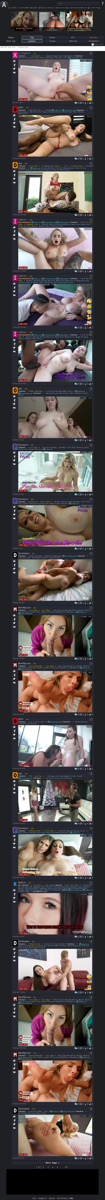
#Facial (28, 612)
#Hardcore (66, 224)
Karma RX (33, 502)
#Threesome (54, 226)
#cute (69, 447)
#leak (54, 170)
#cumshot (21, 170)
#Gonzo (86, 393)
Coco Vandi (34, 610)
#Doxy (72, 393)
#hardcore (59, 57)
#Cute (78, 224)
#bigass (72, 168)
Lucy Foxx (38, 776)
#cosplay (44, 168)
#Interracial (67, 112)
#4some (20, 395)
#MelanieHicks (23, 112)
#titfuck (59, 168)
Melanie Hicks (35, 831)
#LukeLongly (67, 778)
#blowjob (85, 945)
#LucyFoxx (58, 778)
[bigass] (89, 978)
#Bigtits (34, 226)
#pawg (66, 168)
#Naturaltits (86, 224)
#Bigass (42, 226)
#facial (41, 170)
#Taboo (43, 612)
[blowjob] (89, 984)
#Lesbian (34, 723)
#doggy (31, 449)
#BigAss (45, 112)
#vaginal (48, 170)
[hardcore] (89, 89)
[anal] (89, 303)
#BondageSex (36, 558)
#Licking (27, 226)
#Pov (39, 612)
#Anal (61, 226)
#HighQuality (61, 612)
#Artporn (49, 887)
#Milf (29, 558)
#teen (77, 168)
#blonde (21, 57)
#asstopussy (61, 170)
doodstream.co (64, 222)
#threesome (40, 503)
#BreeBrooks (22, 1113)
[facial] (89, 314)
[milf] (89, 100)
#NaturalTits (23, 113)
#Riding (59, 224)
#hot (72, 56)
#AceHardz (57, 887)
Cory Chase (34, 166)
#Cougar (21, 890)
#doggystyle (77, 945)
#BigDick (86, 887)
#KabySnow (73, 887)
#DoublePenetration (66, 282)
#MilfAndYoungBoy (37, 890)
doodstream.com (26, 613)
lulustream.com (50, 222)
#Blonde (28, 888)
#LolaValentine (24, 723)
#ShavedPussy (68, 888)
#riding (83, 168)
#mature (42, 57)
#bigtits (29, 170)
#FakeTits (48, 890)
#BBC (31, 112)
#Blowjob (52, 112)
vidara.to (37, 222)
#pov (26, 449)
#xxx (45, 945)
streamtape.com (76, 57)
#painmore (38, 449)
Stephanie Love (32, 224)
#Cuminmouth (22, 668)
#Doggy (20, 226)
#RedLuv (65, 890)
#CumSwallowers (55, 558)
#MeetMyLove (71, 612)
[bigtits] (89, 308)
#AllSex (75, 610)
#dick (35, 170)
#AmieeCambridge (52, 393)
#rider (57, 503)
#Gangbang (43, 888)
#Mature (81, 112)
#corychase (29, 57)
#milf (52, 57)
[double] (89, 319)
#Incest (59, 112)
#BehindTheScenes (80, 888)
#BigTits (45, 558)
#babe (56, 945)
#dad (48, 57)
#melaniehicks (34, 947)
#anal (74, 447)
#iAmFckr (45, 224)
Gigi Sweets (35, 56)
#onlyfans (63, 945)
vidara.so (57, 110)
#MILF (75, 112)
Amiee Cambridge (36, 391)
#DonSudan (65, 887)
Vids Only (98, 44)
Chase (57, 166)
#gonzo (40, 945)
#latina (51, 945)
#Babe (73, 224)
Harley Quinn (78, 166)
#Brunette (37, 112)
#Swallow (40, 668)
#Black (39, 338)
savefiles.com (69, 110)
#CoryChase (22, 558)
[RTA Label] (71, 1198)
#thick (25, 947)
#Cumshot (21, 282)
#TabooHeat (57, 890)
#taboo (36, 57)
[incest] (89, 94)
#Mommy (27, 890)
